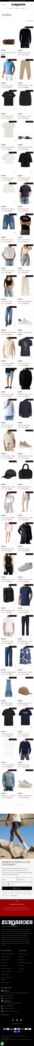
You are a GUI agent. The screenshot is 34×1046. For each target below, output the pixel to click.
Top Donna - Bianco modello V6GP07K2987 (25, 271)
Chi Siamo (22, 968)
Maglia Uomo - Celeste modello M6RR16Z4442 (8, 796)
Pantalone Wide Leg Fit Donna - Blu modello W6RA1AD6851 (8, 672)
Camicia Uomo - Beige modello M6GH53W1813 (8, 456)
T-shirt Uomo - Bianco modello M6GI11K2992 (7, 765)
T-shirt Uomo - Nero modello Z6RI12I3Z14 (7, 116)
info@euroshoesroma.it (11, 1011)
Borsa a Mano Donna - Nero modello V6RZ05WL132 (24, 487)
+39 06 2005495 (8, 998)
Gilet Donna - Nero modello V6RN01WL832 (25, 549)
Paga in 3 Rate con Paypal (7, 978)
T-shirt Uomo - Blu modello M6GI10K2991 (24, 363)
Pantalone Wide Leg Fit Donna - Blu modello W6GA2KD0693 (8, 332)
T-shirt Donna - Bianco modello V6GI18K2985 (8, 178)
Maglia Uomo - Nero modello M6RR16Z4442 (25, 53)
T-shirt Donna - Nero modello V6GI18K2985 (24, 178)
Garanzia (4, 962)
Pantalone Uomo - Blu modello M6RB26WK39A (25, 641)
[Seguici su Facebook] (13, 1020)
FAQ (20, 971)
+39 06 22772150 (8, 1008)
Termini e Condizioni (7, 954)
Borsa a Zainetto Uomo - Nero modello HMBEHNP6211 (8, 610)
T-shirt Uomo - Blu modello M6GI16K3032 (24, 734)
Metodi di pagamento (25, 962)
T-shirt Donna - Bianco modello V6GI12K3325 (8, 147)
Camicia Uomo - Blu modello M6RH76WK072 (8, 425)
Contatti (21, 965)
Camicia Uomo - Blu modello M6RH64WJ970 (25, 425)
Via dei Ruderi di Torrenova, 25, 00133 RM (16, 993)
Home (11, 8)
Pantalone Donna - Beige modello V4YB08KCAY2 (25, 518)
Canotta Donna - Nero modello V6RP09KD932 (8, 579)
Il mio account (23, 954)
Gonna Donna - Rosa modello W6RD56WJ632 (8, 549)
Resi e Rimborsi (6, 971)
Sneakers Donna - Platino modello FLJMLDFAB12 (25, 456)
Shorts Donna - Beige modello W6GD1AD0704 (8, 209)
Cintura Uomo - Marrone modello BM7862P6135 (8, 53)
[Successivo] (33, 0)
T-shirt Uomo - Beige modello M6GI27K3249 (8, 363)
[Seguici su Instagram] (17, 1020)
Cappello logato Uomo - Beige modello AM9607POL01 (25, 703)
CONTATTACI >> (6, 1014)
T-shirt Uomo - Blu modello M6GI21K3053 (24, 209)
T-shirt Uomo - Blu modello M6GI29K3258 (8, 85)
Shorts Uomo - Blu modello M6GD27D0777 (8, 240)
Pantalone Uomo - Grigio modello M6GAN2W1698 (25, 85)
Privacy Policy (13, 895)
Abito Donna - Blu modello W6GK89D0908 (8, 703)
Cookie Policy (5, 959)
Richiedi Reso (5, 974)
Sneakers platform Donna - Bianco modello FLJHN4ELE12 (25, 796)
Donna (17, 8)
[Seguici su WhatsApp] (21, 1020)
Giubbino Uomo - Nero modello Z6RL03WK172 (25, 394)
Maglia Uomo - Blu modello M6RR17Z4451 (24, 765)
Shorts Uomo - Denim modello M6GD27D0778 (8, 394)
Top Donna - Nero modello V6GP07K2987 (8, 301)
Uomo (23, 8)
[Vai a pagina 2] (20, 804)
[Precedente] (0, 0)
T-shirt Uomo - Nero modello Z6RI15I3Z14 (24, 240)
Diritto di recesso (6, 968)
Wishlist (21, 957)
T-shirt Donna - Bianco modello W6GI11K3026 (8, 518)
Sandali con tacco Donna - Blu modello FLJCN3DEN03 (25, 147)
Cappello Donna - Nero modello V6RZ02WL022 (8, 487)
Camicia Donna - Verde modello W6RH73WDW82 (25, 672)
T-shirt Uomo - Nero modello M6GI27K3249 (8, 734)
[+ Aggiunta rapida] (14, 45)
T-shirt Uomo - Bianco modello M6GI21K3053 (8, 271)
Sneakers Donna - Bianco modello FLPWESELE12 (25, 579)
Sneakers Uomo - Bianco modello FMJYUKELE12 (25, 332)
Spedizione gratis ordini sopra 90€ (17, 0)
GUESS (3, 50)
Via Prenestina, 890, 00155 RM (13, 1003)
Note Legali (4, 965)
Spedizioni (22, 959)
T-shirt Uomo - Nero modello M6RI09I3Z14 (7, 641)
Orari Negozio (5, 982)
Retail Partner (13, 1039)
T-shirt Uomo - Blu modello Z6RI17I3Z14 (24, 610)
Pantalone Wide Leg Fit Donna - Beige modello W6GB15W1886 (25, 301)
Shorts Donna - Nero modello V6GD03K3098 (25, 116)
